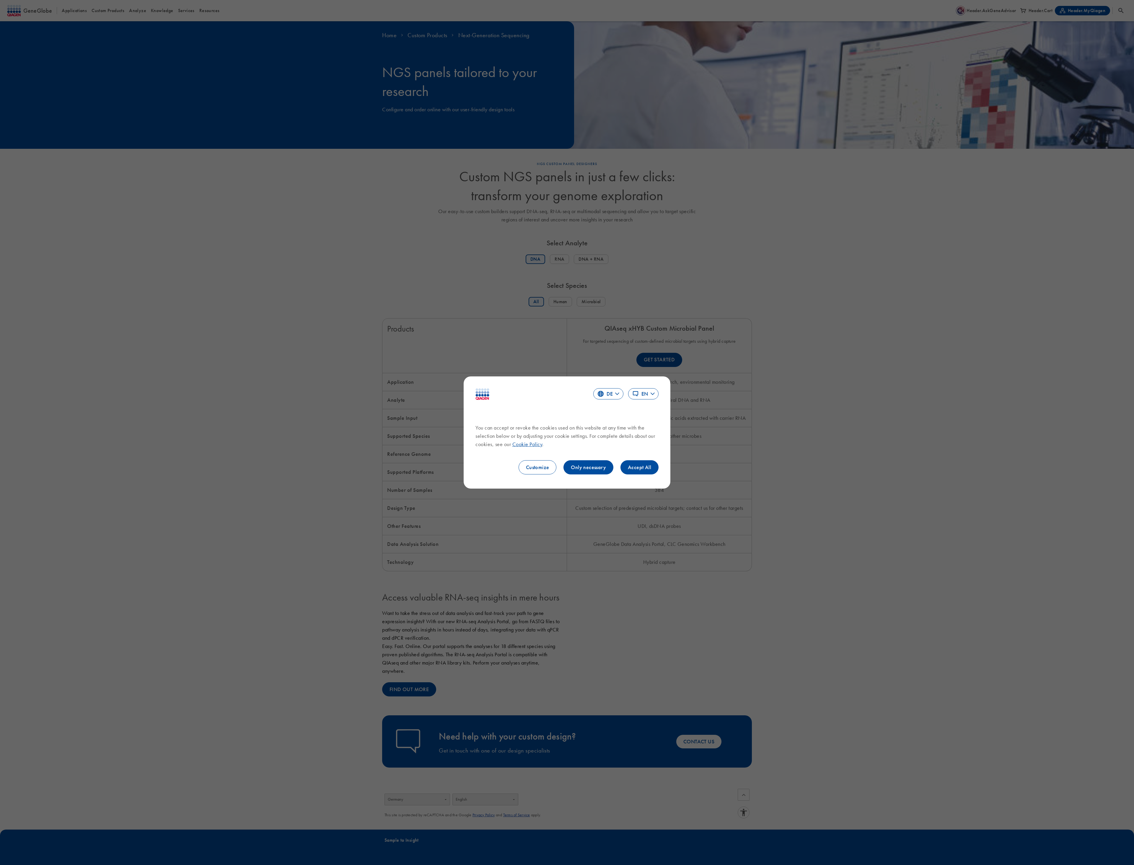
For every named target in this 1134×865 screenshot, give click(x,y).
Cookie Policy (527, 444)
